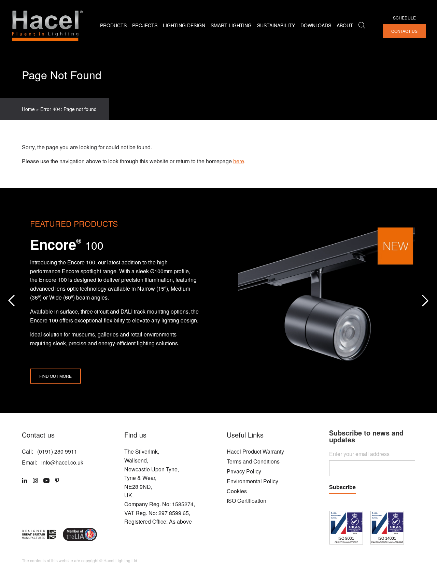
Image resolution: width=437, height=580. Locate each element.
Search (361, 25)
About (345, 25)
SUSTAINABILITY (276, 25)
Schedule (404, 17)
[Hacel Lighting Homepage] (47, 26)
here (238, 161)
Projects (144, 25)
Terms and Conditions (253, 461)
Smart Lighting (231, 25)
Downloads (315, 25)
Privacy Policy (244, 471)
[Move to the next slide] (425, 300)
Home (28, 109)
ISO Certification (246, 501)
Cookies (237, 491)
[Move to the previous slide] (11, 300)
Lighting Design (184, 25)
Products (113, 25)
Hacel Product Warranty (255, 451)
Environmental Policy (252, 481)
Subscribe (342, 487)
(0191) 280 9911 (57, 451)
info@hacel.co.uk (62, 462)
